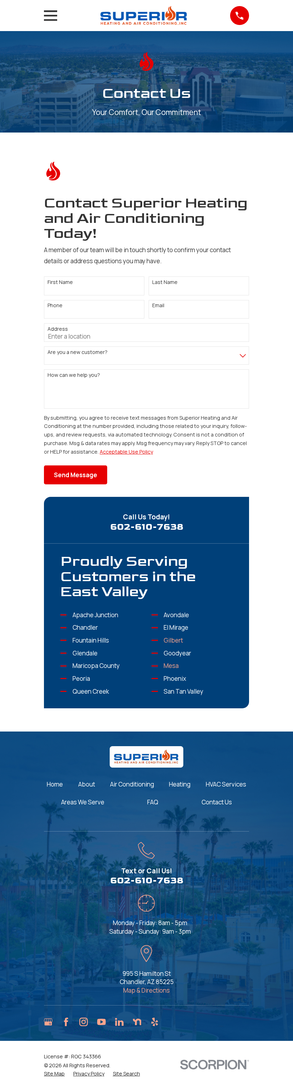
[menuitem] (54, 1073)
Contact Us (217, 802)
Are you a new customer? (78, 352)
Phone (55, 306)
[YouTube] (101, 1022)
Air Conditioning (132, 784)
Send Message (75, 475)
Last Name (165, 282)
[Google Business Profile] (48, 1022)
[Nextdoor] (137, 1022)
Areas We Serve (82, 802)
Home (55, 784)
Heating (179, 784)
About (86, 784)
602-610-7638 (146, 527)
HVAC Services (226, 784)
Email (158, 306)
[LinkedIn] (119, 1022)
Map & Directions (146, 990)
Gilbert (173, 640)
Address (58, 329)
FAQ (152, 802)
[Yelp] (154, 1022)
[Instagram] (83, 1022)
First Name (60, 282)
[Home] (143, 15)
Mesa (171, 666)
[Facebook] (66, 1022)
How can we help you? (74, 375)
